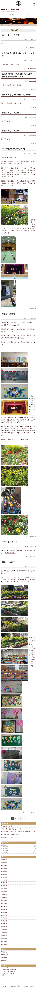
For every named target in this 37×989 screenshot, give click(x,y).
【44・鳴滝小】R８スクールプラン (12, 64)
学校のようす (33, 47)
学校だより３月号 (9, 542)
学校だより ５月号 (10, 113)
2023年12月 (4, 921)
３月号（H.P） (10, 553)
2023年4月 (4, 944)
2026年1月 (4, 877)
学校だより (4, 952)
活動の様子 (4, 957)
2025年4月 (4, 903)
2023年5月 (4, 941)
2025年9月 (4, 888)
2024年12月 (4, 909)
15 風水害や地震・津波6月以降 (11, 85)
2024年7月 (4, 915)
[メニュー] (34, 2)
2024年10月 (4, 912)
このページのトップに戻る (18, 982)
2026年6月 (4, 862)
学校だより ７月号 (10, 35)
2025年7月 (4, 894)
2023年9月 (4, 929)
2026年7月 (4, 859)
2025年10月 (4, 886)
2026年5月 (4, 865)
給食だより (4, 960)
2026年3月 (4, 871)
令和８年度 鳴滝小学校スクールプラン (11, 829)
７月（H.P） (5, 44)
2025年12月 (4, 880)
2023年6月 (4, 938)
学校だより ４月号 (10, 130)
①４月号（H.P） (6, 139)
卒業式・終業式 (8, 314)
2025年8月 (4, 891)
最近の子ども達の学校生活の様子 (16, 95)
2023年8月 (4, 932)
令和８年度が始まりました (13, 149)
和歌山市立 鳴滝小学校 (10, 10)
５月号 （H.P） (6, 121)
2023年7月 (4, 935)
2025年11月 (4, 883)
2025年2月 (4, 906)
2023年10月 (4, 926)
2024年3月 (4, 918)
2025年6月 (4, 897)
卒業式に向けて (8, 562)
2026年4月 (4, 868)
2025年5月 (4, 900)
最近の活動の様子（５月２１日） (11, 103)
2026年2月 (4, 874)
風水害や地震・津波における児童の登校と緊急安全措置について (18, 832)
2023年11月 (4, 924)
